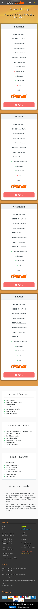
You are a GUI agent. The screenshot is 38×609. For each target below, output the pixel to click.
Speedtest (24, 535)
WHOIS (23, 533)
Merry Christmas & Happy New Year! (13, 574)
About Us (24, 539)
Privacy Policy (25, 545)
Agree (12, 607)
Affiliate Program (26, 551)
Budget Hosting (7, 539)
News (3, 529)
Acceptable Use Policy (28, 547)
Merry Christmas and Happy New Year (14, 568)
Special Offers (25, 553)
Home (3, 527)
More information (24, 607)
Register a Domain (8, 533)
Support (23, 527)
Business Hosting (7, 541)
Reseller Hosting (7, 543)
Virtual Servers (6, 547)
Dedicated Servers (7, 549)
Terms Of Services (26, 543)
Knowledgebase (26, 529)
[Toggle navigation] (3, 2)
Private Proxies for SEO (9, 558)
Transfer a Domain (8, 535)
